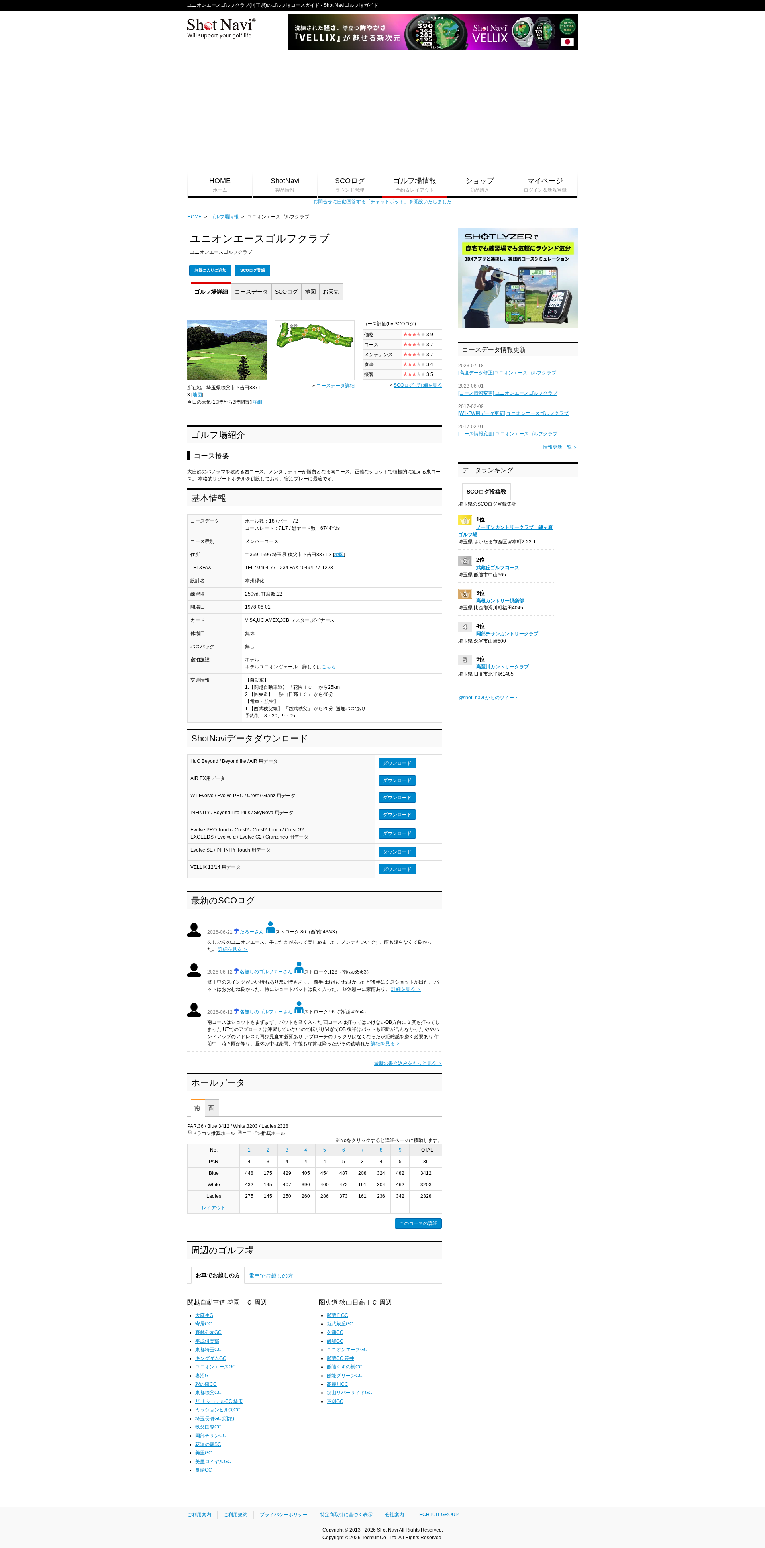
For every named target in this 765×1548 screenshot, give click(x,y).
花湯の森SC (208, 1444)
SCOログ (350, 185)
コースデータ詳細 (335, 385)
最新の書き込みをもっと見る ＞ (408, 1063)
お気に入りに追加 (210, 270)
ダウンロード (397, 763)
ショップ (479, 185)
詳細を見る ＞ (233, 949)
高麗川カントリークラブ (502, 667)
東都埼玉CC (208, 1349)
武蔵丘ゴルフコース (497, 567)
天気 (331, 291)
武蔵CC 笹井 (340, 1358)
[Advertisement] (382, 112)
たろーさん (252, 932)
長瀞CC (203, 1470)
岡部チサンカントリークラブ (507, 634)
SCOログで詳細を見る (418, 385)
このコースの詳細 (418, 1223)
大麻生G (204, 1315)
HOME (220, 185)
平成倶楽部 (207, 1341)
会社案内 (394, 1514)
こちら (329, 667)
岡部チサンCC (210, 1435)
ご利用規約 (235, 1514)
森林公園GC (208, 1332)
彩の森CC (206, 1384)
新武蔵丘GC (340, 1324)
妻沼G (201, 1375)
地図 (310, 291)
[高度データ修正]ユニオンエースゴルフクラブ (507, 373)
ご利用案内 (199, 1514)
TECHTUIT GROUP (437, 1514)
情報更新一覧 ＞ (560, 447)
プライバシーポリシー (284, 1514)
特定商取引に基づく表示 (346, 1514)
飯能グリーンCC (345, 1375)
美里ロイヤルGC (213, 1461)
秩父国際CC (208, 1427)
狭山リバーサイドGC (349, 1392)
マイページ (545, 185)
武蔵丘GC (337, 1315)
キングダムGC (210, 1358)
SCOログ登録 (252, 270)
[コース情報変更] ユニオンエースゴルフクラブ (507, 393)
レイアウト (214, 1208)
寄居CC (203, 1324)
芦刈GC (335, 1401)
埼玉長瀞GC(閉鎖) (214, 1418)
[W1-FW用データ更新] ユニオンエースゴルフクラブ (513, 413)
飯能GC (335, 1341)
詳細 (211, 291)
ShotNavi (285, 185)
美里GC (203, 1453)
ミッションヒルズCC (218, 1410)
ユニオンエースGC (215, 1367)
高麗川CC (337, 1384)
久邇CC (335, 1332)
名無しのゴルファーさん (266, 971)
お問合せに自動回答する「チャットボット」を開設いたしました (382, 201)
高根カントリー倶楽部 (500, 601)
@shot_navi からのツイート (488, 697)
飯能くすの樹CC (345, 1367)
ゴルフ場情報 (414, 185)
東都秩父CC (208, 1392)
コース (251, 291)
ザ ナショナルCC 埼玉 (219, 1401)
